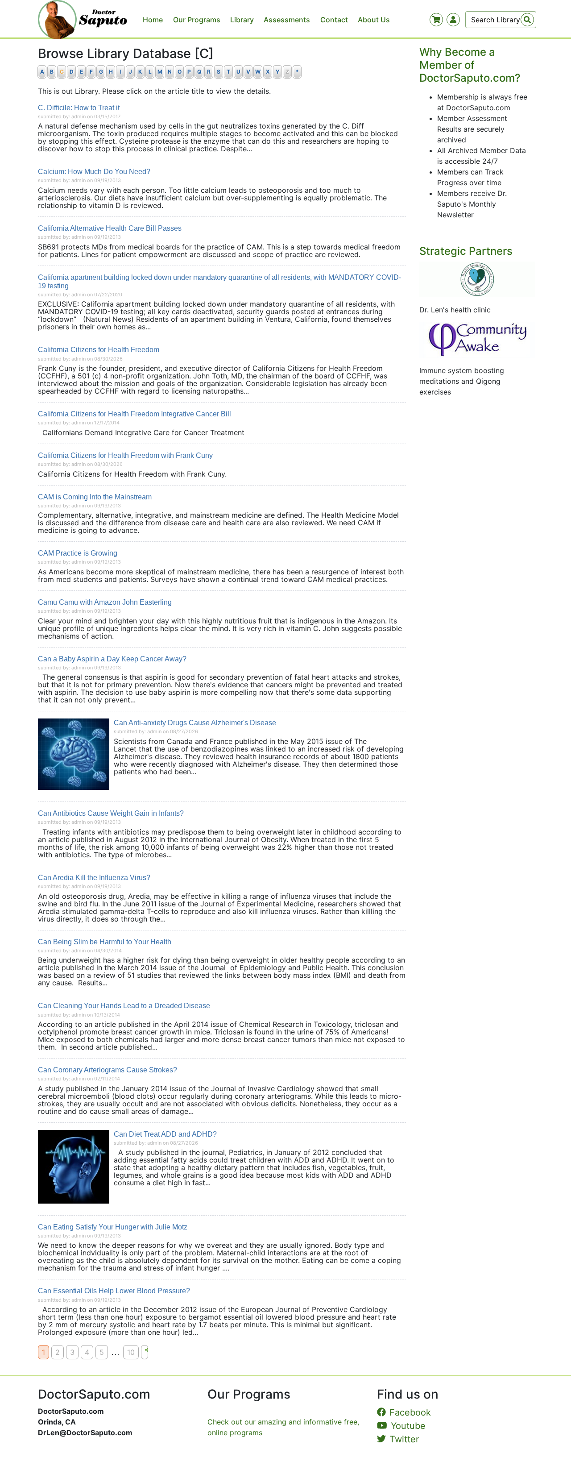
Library (242, 19)
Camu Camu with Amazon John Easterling (105, 602)
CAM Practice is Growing (77, 553)
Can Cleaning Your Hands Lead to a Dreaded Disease (124, 1005)
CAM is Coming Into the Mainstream (95, 497)
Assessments (287, 19)
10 (131, 1352)
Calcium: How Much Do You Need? (94, 171)
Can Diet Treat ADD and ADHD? (165, 1134)
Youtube (408, 1425)
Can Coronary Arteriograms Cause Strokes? (107, 1070)
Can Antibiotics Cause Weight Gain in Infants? (111, 813)
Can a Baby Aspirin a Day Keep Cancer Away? (112, 659)
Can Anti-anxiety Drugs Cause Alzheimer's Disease (195, 723)
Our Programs (196, 19)
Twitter (404, 1439)
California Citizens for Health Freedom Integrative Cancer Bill (134, 414)
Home (153, 19)
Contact (334, 19)
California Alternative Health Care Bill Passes (110, 228)
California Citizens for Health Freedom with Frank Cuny (125, 455)
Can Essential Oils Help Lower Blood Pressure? (114, 1291)
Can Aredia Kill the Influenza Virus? (94, 877)
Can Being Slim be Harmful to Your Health (104, 942)
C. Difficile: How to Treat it (79, 108)
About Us (374, 19)
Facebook (410, 1412)
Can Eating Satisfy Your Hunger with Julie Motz (112, 1227)
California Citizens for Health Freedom (98, 349)
